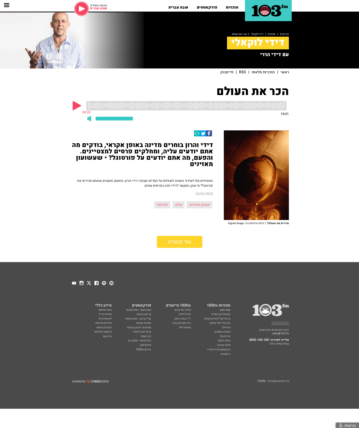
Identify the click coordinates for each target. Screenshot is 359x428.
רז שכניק (225, 354)
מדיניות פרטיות (103, 323)
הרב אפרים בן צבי (181, 323)
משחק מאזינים (199, 204)
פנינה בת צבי (223, 345)
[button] (232, 6)
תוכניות (272, 34)
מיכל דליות (185, 314)
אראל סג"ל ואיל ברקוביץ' (217, 318)
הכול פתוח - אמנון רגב (139, 340)
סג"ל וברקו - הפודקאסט (138, 318)
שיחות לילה (185, 327)
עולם (178, 204)
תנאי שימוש (105, 309)
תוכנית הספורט (222, 331)
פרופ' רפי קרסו (182, 309)
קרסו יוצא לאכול (142, 331)
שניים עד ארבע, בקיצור (139, 327)
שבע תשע (225, 309)
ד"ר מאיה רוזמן (182, 318)
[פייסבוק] (209, 133)
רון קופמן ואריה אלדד (218, 349)
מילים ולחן (145, 345)
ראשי (284, 72)
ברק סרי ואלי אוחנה (219, 323)
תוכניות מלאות (263, 72)
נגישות (349, 425)
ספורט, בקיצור (143, 323)
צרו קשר (107, 336)
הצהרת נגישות (104, 327)
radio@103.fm (280, 333)
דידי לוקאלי (257, 34)
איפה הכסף (224, 340)
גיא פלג (226, 327)
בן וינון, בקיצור (143, 314)
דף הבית (284, 34)
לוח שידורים (105, 318)
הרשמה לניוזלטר (103, 331)
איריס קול (225, 336)
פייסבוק (226, 72)
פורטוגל (162, 204)
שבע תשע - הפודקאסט (138, 309)
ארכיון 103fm (143, 349)
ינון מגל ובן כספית (220, 314)
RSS (242, 72)
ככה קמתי (146, 336)
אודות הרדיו (105, 314)
